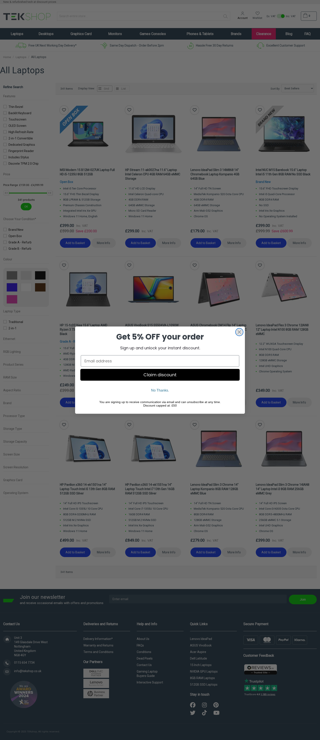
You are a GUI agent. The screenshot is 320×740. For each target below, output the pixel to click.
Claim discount (160, 375)
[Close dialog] (239, 332)
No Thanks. (160, 390)
